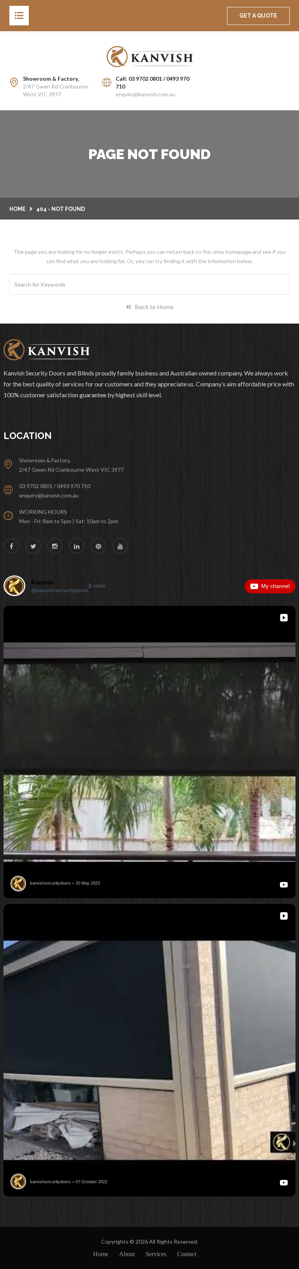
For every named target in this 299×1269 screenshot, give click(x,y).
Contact (186, 1254)
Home (17, 209)
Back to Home (152, 306)
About (127, 1254)
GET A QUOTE (258, 15)
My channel (275, 586)
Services (156, 1254)
